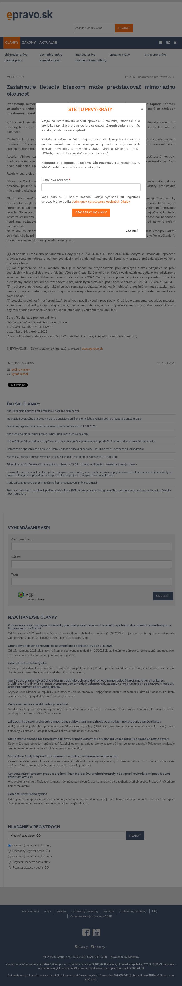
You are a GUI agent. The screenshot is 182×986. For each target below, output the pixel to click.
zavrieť (132, 230)
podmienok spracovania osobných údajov (101, 201)
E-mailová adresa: (55, 180)
